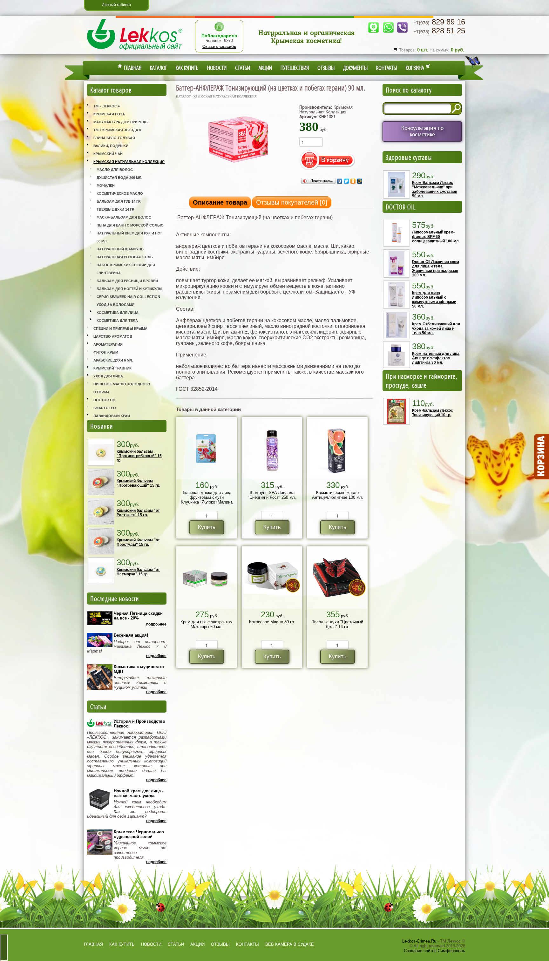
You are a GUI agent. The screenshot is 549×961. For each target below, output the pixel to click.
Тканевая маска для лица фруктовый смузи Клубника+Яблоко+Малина (207, 497)
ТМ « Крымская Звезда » (117, 130)
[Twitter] (346, 181)
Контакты (386, 68)
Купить (206, 527)
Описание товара (220, 202)
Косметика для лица (118, 313)
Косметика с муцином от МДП (139, 669)
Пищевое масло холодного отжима (121, 388)
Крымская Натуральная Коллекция (129, 162)
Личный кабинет (117, 5)
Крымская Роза (109, 114)
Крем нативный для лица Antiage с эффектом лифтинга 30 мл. (435, 358)
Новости (217, 68)
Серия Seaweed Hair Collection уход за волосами (128, 301)
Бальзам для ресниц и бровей (127, 281)
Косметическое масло (120, 193)
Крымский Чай (108, 154)
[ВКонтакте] (339, 181)
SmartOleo (104, 408)
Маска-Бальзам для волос (124, 217)
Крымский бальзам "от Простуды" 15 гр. (138, 542)
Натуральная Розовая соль (125, 257)
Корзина (416, 68)
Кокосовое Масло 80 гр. (272, 621)
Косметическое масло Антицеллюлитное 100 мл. (337, 495)
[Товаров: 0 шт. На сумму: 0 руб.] (541, 457)
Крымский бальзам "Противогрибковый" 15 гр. (139, 456)
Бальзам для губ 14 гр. (119, 201)
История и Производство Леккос (139, 723)
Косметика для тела (117, 320)
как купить (122, 944)
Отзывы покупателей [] (291, 202)
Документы (355, 68)
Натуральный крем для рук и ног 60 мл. (129, 237)
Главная (131, 68)
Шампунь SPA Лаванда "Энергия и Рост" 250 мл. (272, 495)
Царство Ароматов (112, 336)
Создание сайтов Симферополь (434, 950)
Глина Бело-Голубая (114, 138)
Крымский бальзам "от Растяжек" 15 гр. (138, 512)
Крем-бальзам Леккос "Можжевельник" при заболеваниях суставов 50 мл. (434, 189)
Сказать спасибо (219, 46)
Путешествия (295, 68)
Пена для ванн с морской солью (130, 225)
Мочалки (106, 185)
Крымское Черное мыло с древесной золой (139, 834)
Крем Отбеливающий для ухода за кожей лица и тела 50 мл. (436, 328)
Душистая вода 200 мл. (119, 177)
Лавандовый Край (111, 416)
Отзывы (326, 68)
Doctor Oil (104, 400)
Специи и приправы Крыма (120, 328)
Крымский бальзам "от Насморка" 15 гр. (138, 571)
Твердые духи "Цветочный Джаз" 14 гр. (337, 624)
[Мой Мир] (359, 181)
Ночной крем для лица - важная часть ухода (138, 793)
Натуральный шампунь (120, 249)
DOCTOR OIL (401, 206)
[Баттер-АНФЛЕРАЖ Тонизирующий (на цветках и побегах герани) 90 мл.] (237, 172)
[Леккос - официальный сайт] (134, 51)
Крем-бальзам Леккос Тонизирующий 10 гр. (432, 412)
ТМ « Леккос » (106, 106)
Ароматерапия (108, 344)
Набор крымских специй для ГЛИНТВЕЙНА (126, 269)
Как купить (187, 68)
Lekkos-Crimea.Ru (419, 941)
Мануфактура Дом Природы (121, 122)
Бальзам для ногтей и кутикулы (129, 289)
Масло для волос (115, 170)
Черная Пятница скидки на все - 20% (138, 615)
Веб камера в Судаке (289, 944)
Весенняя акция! (131, 635)
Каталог (158, 68)
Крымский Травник (112, 368)
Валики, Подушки (110, 146)
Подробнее (156, 624)
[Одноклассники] (353, 181)
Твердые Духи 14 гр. (115, 209)
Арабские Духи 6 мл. (113, 360)
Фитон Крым (105, 352)
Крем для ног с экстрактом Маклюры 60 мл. (206, 624)
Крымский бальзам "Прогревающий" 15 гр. (138, 483)
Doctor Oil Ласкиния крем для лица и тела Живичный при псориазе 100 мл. (435, 268)
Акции (265, 68)
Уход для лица (108, 376)
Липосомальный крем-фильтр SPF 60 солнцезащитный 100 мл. (436, 236)
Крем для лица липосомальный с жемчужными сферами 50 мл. (434, 299)
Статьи (242, 68)
